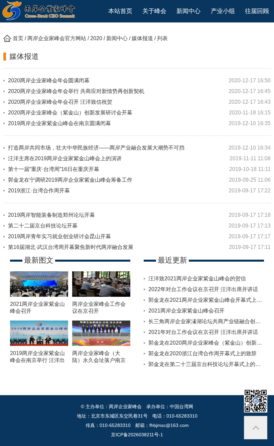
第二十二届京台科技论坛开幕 (43, 226)
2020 (96, 38)
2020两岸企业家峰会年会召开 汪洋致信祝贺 (60, 102)
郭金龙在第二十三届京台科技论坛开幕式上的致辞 (207, 364)
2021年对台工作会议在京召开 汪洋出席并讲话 (203, 332)
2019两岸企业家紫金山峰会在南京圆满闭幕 (59, 123)
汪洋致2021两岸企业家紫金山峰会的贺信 (197, 278)
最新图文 (38, 260)
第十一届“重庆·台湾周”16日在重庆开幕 (53, 169)
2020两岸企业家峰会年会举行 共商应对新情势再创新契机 (76, 91)
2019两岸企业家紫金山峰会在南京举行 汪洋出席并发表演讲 (37, 360)
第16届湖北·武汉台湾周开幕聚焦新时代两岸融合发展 (70, 247)
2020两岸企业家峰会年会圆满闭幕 (49, 80)
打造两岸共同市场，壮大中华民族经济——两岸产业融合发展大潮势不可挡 (96, 148)
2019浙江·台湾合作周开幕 (39, 190)
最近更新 (172, 260)
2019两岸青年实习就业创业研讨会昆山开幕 (59, 236)
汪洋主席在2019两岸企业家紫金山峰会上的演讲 (65, 158)
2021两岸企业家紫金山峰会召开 (186, 311)
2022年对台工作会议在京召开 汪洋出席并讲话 (203, 289)
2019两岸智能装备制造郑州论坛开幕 (51, 215)
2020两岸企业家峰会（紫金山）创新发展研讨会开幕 (70, 112)
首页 (18, 38)
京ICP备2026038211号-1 (137, 434)
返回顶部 (255, 427)
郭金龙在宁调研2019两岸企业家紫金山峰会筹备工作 (70, 180)
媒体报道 (142, 38)
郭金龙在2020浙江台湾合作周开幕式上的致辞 (202, 353)
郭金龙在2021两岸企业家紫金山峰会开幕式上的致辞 (210, 300)
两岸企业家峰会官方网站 (56, 38)
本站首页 (120, 11)
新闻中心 (117, 38)
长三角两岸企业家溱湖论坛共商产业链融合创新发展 (209, 321)
